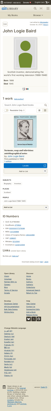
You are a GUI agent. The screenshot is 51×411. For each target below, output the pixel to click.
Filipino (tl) (8, 376)
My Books (13, 15)
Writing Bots (9, 312)
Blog (6, 287)
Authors (29, 282)
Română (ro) (9, 362)
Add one (15, 256)
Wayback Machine (14, 402)
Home (28, 276)
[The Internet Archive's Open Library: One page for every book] (11, 8)
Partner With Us (10, 282)
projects (10, 400)
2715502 (18, 225)
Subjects (29, 285)
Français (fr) (9, 345)
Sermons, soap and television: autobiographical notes (19, 151)
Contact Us (30, 307)
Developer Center (11, 304)
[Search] (35, 8)
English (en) (9, 339)
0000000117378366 (17, 228)
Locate (26, 165)
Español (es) (9, 342)
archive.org (11, 404)
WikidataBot (44, 22)
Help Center (31, 304)
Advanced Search (33, 290)
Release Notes (32, 315)
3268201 (13, 238)
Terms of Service (11, 290)
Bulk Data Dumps (11, 309)
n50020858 (30, 235)
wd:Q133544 (20, 245)
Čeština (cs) (9, 334)
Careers (7, 285)
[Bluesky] (28, 319)
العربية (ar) (8, 331)
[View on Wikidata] (27, 89)
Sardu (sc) (8, 364)
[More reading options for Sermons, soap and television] (45, 171)
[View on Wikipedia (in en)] (23, 89)
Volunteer (8, 279)
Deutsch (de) (9, 336)
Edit (5, 24)
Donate (27, 2)
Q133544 (16, 241)
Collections (30, 287)
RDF (41, 262)
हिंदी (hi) (7, 348)
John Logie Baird (15, 156)
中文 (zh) (7, 373)
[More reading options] (46, 207)
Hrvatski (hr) (9, 350)
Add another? (19, 99)
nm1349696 (14, 232)
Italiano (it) (8, 353)
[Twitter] (33, 319)
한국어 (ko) (8, 356)
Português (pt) (10, 359)
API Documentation (11, 307)
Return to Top (31, 293)
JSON (46, 262)
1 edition (8, 161)
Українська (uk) (10, 370)
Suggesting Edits (33, 309)
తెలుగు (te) (8, 367)
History (45, 25)
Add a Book (31, 312)
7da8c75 (44, 387)
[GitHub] (38, 319)
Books (28, 279)
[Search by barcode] (41, 8)
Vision (6, 276)
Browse (37, 15)
